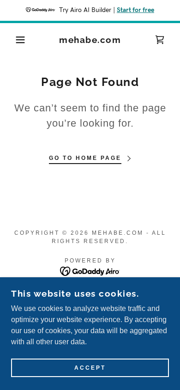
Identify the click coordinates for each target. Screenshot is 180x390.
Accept (90, 368)
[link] (90, 40)
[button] (14, 39)
